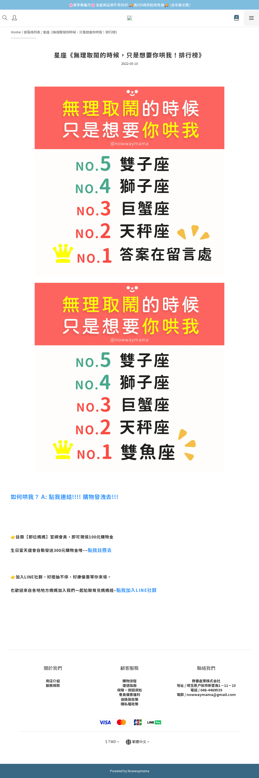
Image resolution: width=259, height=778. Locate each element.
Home (16, 32)
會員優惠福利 (129, 694)
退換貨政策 (129, 699)
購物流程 (129, 680)
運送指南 (129, 685)
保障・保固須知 (129, 689)
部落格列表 (32, 32)
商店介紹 (53, 680)
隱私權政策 (129, 703)
